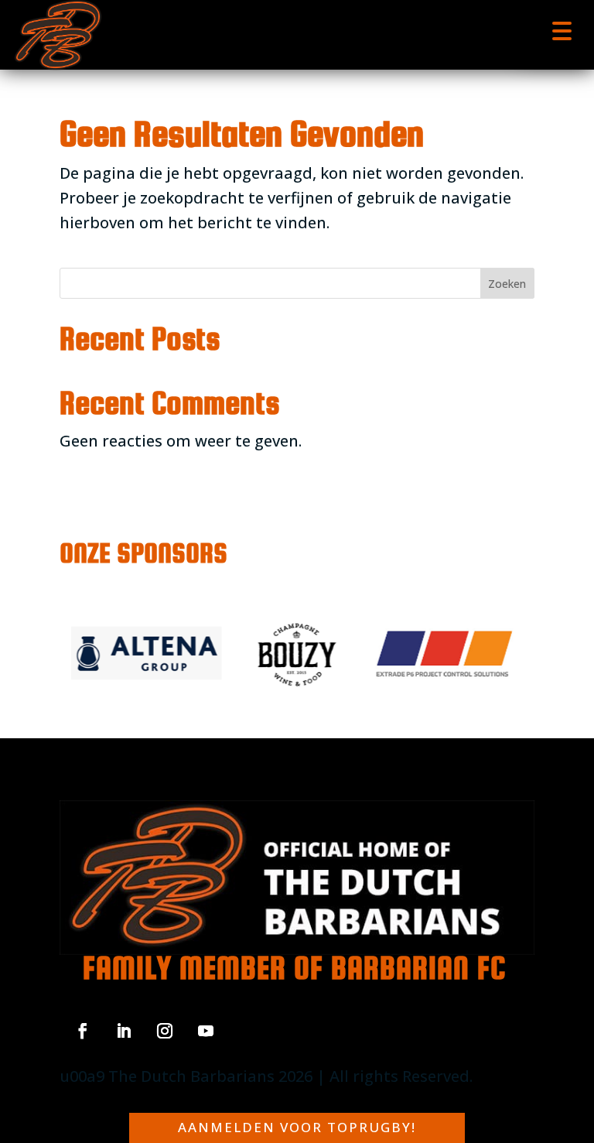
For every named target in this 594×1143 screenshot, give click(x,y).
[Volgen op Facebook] (82, 1030)
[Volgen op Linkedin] (123, 1030)
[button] (561, 29)
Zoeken (507, 283)
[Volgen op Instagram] (164, 1030)
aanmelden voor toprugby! (297, 1127)
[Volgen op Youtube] (205, 1030)
